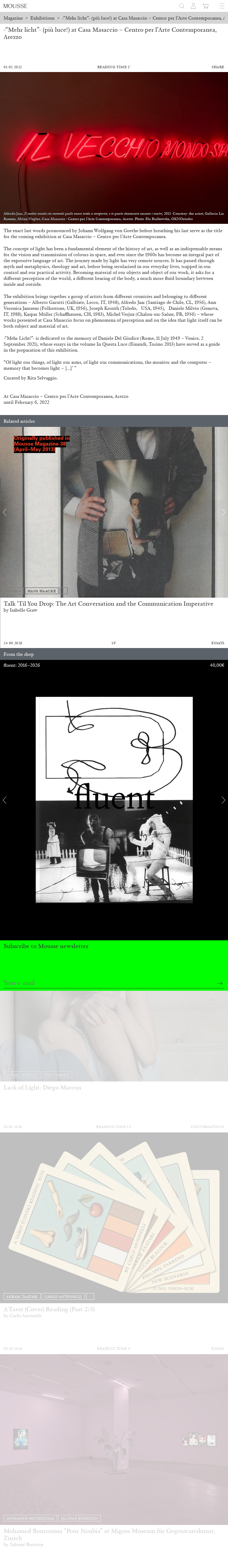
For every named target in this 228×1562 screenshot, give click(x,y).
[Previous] (4, 512)
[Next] (223, 512)
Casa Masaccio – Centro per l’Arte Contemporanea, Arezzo (69, 396)
